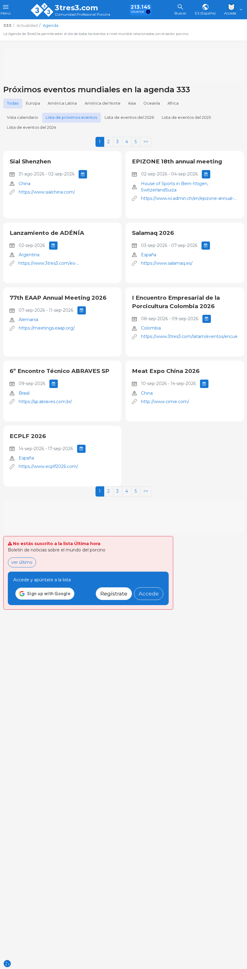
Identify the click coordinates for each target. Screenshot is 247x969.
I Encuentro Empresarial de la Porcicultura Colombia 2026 (176, 302)
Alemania (28, 319)
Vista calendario (22, 117)
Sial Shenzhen (30, 161)
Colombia (151, 328)
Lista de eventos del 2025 (186, 117)
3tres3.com (76, 7)
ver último (22, 562)
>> (145, 141)
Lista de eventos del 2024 (31, 127)
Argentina (29, 254)
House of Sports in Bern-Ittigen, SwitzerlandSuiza (174, 187)
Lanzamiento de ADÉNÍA (47, 232)
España (148, 254)
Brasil (24, 393)
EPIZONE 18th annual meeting (177, 161)
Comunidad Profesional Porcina (82, 15)
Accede (149, 593)
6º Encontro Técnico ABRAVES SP (59, 371)
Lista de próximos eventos (71, 117)
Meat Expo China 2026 (165, 371)
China (24, 183)
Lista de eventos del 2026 (129, 117)
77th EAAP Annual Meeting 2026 (58, 297)
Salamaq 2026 (153, 232)
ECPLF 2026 (28, 436)
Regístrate (113, 593)
